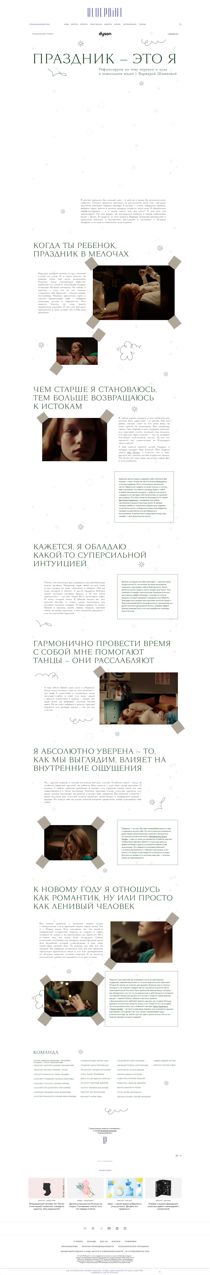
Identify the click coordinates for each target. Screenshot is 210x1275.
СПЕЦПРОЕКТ (107, 1161)
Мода (80, 1200)
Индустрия (50, 1200)
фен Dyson (133, 452)
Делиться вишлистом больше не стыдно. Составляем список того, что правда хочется (85, 1206)
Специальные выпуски (39, 24)
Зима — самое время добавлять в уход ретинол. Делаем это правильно (124, 1206)
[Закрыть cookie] (159, 1271)
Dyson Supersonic (160, 1006)
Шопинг (167, 1200)
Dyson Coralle (117, 1009)
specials (128, 1200)
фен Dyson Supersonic (128, 500)
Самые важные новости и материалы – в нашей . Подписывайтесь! (105, 1131)
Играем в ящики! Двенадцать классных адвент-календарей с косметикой (163, 1206)
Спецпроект (89, 1200)
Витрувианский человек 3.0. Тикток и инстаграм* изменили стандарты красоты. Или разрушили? (46, 1206)
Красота (41, 1200)
